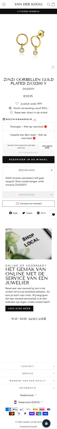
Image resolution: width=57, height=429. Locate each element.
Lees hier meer (19, 308)
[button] (28, 170)
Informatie (27, 388)
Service (28, 373)
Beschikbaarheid (19, 119)
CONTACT (27, 366)
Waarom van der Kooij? (28, 380)
